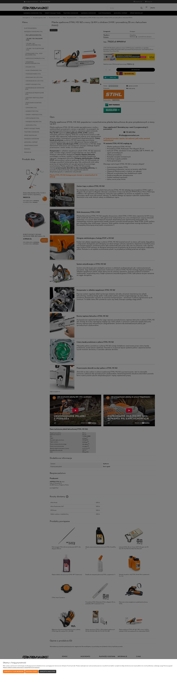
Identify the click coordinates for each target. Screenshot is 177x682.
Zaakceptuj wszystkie (47, 671)
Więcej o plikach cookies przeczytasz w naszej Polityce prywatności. (21, 667)
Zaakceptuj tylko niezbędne (14, 671)
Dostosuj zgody (31, 671)
